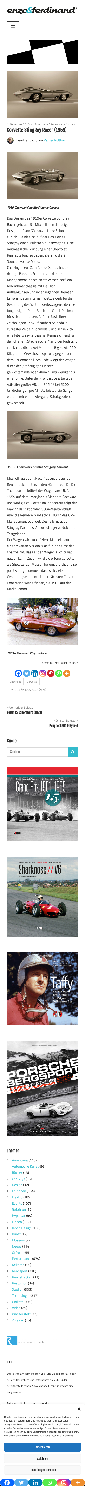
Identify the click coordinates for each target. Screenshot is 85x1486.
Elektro (17, 1197)
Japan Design (22, 1228)
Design (17, 1185)
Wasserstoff (21, 1314)
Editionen (19, 1191)
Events (17, 1203)
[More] (66, 673)
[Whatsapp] (58, 673)
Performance (21, 1258)
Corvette (32, 681)
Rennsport (56, 124)
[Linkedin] (34, 673)
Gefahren (19, 1209)
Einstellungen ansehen (42, 1470)
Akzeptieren (42, 1447)
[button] (79, 1409)
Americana (41, 124)
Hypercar (18, 1215)
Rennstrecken (22, 1277)
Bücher (17, 1172)
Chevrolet (15, 681)
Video (16, 1308)
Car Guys (18, 1179)
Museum (18, 1240)
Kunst (16, 1234)
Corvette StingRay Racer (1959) (28, 689)
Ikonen (17, 1222)
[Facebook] (18, 673)
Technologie (21, 1295)
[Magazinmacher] (38, 1343)
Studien (70, 124)
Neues (16, 1246)
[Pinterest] (50, 673)
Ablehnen (42, 1459)
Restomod (19, 1283)
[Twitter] (26, 673)
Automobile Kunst (25, 1166)
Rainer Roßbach (55, 140)
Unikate (18, 1302)
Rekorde (18, 1265)
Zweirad (18, 1320)
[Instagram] (42, 673)
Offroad (18, 1252)
